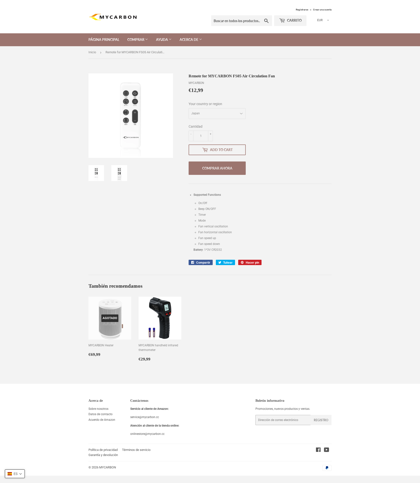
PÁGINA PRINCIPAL (103, 39)
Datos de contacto (100, 414)
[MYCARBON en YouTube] (326, 450)
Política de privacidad (103, 450)
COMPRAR (136, 39)
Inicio (92, 52)
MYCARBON (107, 467)
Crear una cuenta (322, 9)
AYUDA (162, 39)
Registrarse (302, 9)
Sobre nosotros (98, 409)
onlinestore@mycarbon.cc (147, 434)
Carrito (294, 20)
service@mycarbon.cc (144, 417)
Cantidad (195, 126)
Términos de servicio (136, 450)
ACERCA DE (189, 39)
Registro (321, 420)
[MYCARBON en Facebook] (318, 450)
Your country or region (205, 104)
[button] (15, 474)
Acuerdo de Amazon (101, 419)
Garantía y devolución (103, 455)
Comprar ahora (217, 168)
